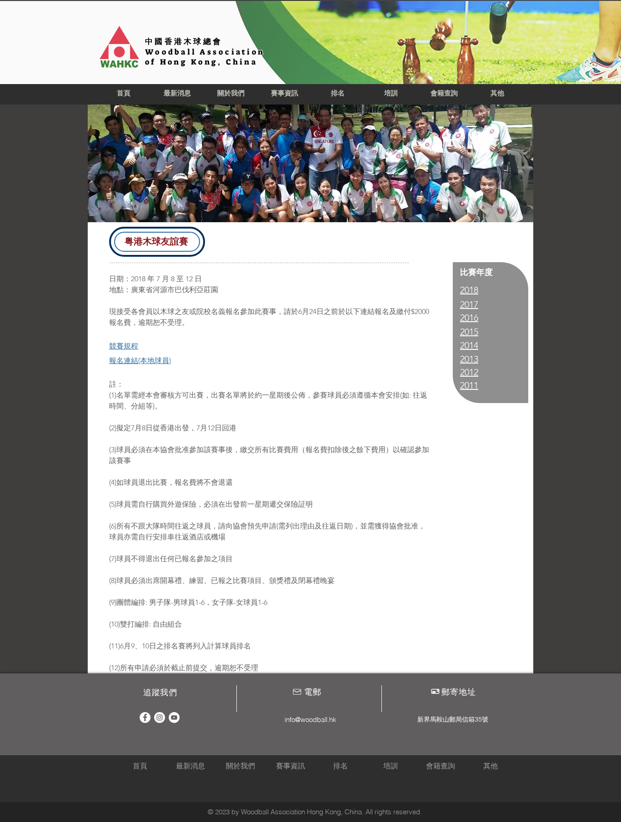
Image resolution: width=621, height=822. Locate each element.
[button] (231, 94)
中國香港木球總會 (183, 41)
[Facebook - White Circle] (145, 717)
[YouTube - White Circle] (174, 717)
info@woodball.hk (310, 719)
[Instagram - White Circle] (159, 717)
